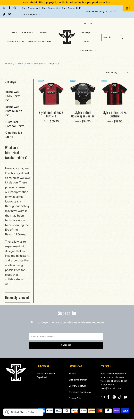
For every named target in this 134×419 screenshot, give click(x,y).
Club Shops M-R (71, 8)
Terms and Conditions (80, 392)
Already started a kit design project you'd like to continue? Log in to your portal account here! (67, 2)
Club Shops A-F (31, 8)
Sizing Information (78, 379)
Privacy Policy (76, 398)
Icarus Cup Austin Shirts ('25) (13, 111)
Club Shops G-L (51, 8)
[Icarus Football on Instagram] (14, 8)
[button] (28, 33)
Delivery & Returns (78, 385)
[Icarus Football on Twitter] (9, 14)
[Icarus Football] (66, 37)
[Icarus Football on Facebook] (9, 8)
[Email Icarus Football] (3, 8)
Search (72, 373)
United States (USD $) (99, 11)
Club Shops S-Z (31, 14)
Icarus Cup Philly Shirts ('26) (12, 96)
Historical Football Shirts (14, 124)
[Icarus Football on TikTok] (3, 14)
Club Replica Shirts (13, 135)
